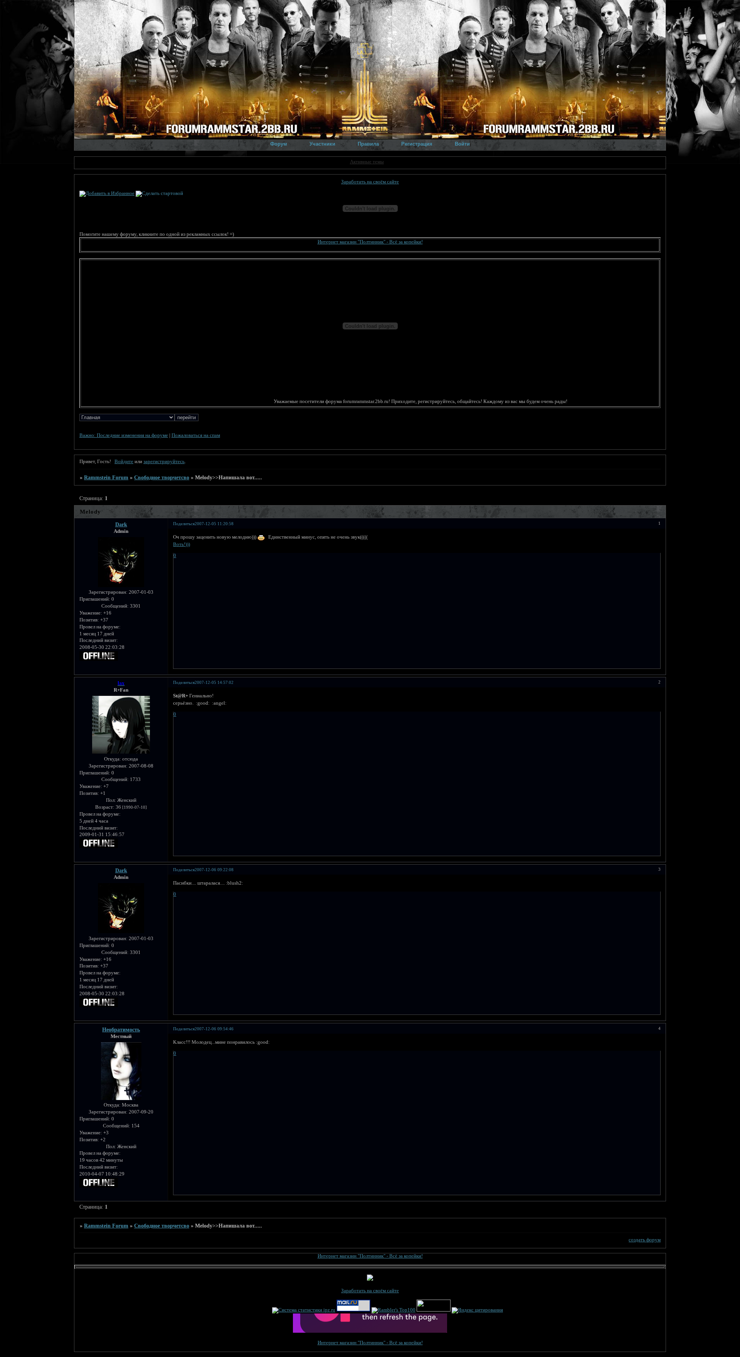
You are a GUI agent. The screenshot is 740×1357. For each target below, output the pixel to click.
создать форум (645, 1240)
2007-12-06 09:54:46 (214, 1028)
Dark (121, 524)
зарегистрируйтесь (164, 461)
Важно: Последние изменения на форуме (123, 435)
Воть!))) (181, 544)
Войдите (123, 461)
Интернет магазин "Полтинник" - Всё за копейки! (370, 242)
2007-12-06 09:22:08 (214, 869)
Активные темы (367, 162)
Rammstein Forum (106, 477)
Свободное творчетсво (161, 477)
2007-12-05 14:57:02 (214, 682)
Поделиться (184, 523)
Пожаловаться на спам (196, 435)
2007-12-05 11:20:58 (214, 523)
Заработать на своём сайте (370, 182)
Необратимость (121, 1029)
